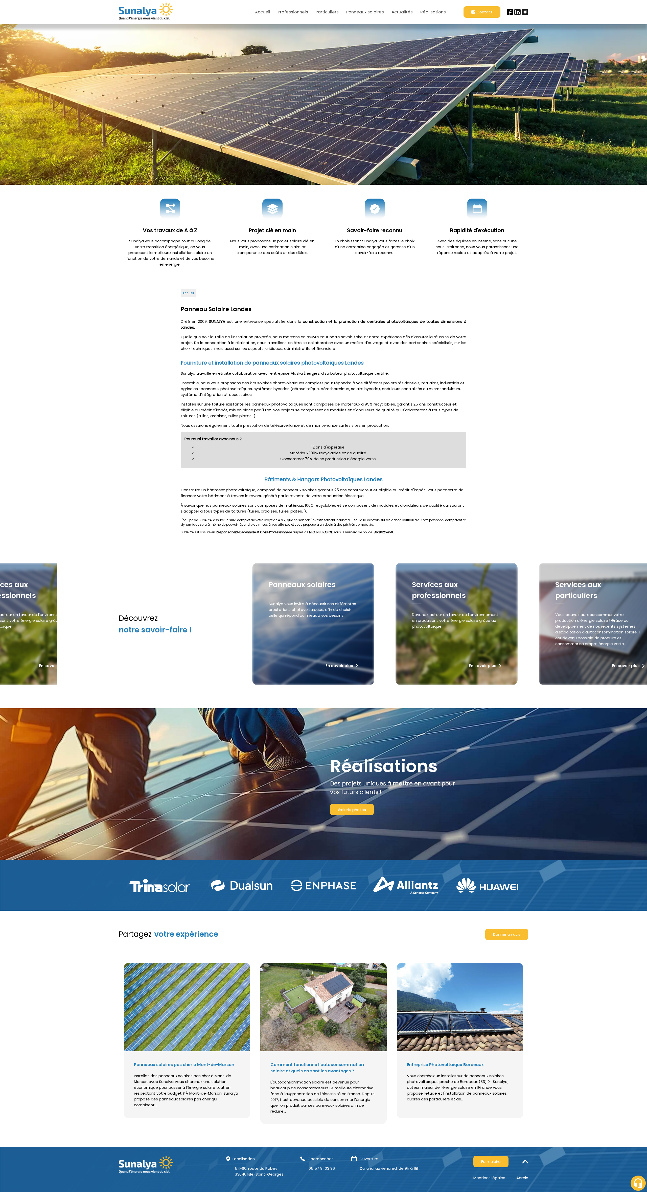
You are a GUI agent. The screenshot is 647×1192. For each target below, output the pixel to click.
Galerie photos (352, 809)
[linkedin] (517, 12)
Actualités (402, 12)
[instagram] (525, 12)
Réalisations (433, 12)
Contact (484, 12)
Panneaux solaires (365, 12)
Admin (522, 1177)
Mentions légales (489, 1177)
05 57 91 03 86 (322, 1168)
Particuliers (327, 12)
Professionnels (293, 12)
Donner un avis (506, 934)
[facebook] (510, 12)
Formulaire (491, 1161)
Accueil (262, 12)
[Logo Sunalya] (146, 12)
